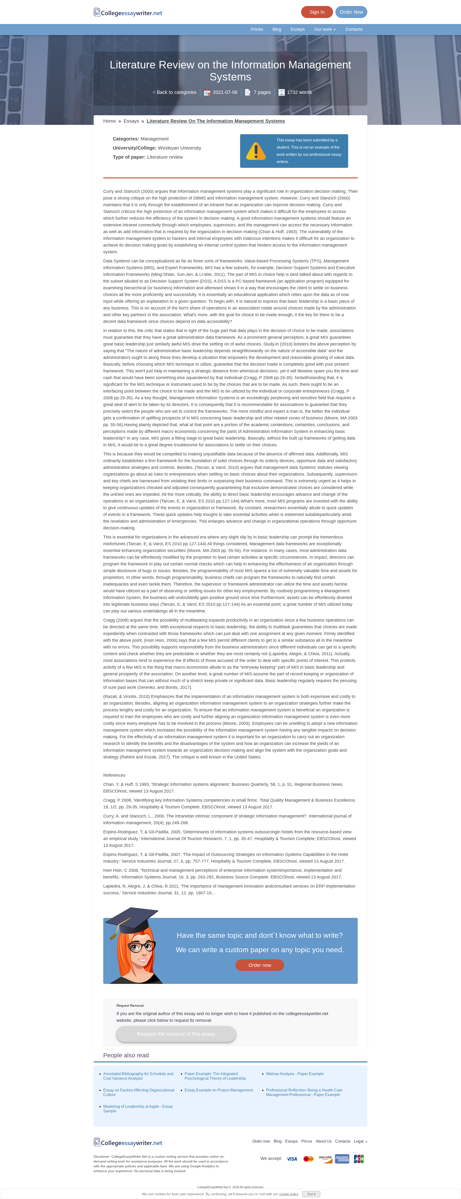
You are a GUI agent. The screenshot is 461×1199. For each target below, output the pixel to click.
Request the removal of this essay (176, 1034)
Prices (257, 29)
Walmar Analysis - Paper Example (295, 1074)
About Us (324, 1141)
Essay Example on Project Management (219, 1090)
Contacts (354, 29)
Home (110, 121)
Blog (277, 29)
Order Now (351, 12)
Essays (298, 29)
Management (155, 138)
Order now (260, 965)
